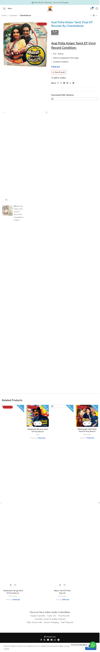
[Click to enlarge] (6, 199)
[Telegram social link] (73, 83)
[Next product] (96, 15)
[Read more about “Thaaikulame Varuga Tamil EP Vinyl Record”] (11, 585)
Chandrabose (25, 15)
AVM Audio (13, 596)
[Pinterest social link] (67, 83)
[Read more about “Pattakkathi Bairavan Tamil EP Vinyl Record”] (35, 423)
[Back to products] (93, 15)
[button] (4, 112)
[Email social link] (64, 83)
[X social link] (61, 83)
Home (4, 15)
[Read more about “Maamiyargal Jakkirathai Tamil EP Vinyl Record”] (85, 423)
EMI (37, 434)
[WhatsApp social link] (70, 83)
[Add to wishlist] (15, 585)
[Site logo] (50, 8)
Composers (13, 15)
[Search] (97, 8)
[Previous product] (90, 15)
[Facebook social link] (57, 83)
